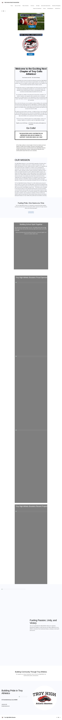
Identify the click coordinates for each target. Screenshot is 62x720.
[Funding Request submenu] (53, 8)
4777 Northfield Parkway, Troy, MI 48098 (9, 699)
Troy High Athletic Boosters (11, 2)
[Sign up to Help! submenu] (20, 5)
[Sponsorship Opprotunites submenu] (50, 5)
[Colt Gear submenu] (34, 5)
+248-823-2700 (4, 704)
